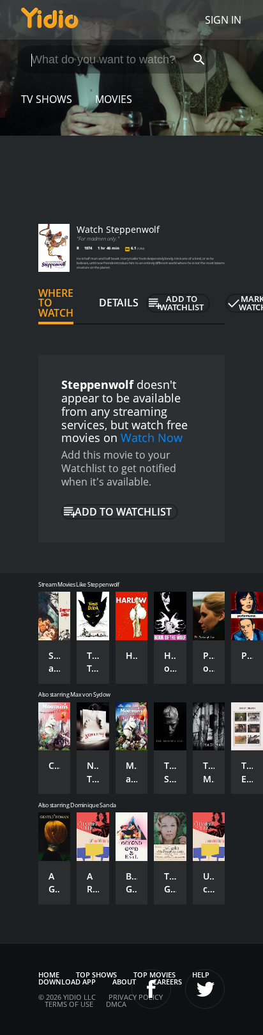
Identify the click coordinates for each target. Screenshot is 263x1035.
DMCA (116, 1004)
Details (119, 303)
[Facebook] (151, 989)
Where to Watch (55, 303)
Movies (113, 99)
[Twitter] (205, 989)
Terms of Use (69, 1004)
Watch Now (152, 437)
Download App (67, 981)
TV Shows (46, 99)
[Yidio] (50, 20)
